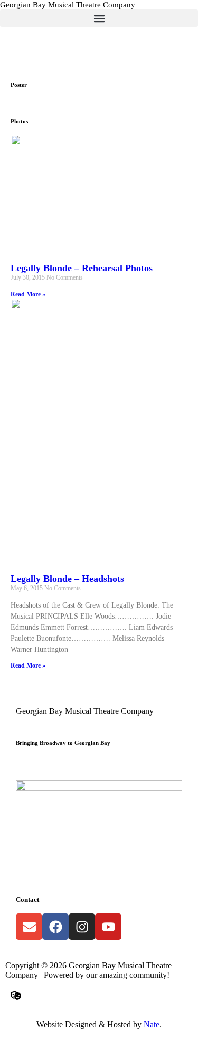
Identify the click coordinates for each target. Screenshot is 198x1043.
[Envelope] (29, 926)
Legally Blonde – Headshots (67, 578)
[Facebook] (55, 926)
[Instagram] (82, 926)
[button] (99, 18)
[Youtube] (108, 926)
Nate (151, 1024)
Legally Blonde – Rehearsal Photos (82, 268)
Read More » (28, 294)
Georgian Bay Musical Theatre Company (67, 5)
